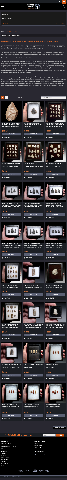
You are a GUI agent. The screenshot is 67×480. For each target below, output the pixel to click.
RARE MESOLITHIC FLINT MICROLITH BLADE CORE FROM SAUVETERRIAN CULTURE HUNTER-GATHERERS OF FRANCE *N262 (54, 285)
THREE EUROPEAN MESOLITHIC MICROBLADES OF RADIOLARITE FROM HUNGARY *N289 (11, 406)
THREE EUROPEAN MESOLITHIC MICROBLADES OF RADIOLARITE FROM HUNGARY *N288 (55, 366)
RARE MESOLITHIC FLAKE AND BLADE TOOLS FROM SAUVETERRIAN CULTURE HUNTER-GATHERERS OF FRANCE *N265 (55, 125)
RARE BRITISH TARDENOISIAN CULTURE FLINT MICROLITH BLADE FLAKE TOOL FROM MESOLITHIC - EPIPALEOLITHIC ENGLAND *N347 (33, 326)
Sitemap (19, 476)
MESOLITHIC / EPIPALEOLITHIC (13, 31)
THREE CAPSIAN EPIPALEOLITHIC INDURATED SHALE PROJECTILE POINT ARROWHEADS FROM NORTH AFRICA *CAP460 (11, 205)
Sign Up (40, 445)
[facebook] (38, 454)
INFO (2, 465)
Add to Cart (11, 134)
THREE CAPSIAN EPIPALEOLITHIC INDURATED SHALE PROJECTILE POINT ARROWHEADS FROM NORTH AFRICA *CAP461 (33, 245)
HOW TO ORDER (5, 457)
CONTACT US (4, 459)
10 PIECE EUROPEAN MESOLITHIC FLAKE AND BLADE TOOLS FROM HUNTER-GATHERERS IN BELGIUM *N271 (10, 326)
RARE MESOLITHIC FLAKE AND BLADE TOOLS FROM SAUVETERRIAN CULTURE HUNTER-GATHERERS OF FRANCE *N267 (55, 165)
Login (35, 445)
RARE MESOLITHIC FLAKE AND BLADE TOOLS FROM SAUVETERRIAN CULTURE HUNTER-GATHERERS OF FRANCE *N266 (11, 165)
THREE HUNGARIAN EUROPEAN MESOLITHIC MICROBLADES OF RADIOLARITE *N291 (53, 406)
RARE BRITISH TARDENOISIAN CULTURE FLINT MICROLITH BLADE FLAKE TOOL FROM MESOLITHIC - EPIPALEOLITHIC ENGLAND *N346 (33, 285)
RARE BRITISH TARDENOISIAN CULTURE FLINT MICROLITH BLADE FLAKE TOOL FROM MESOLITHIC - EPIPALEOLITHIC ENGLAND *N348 (55, 326)
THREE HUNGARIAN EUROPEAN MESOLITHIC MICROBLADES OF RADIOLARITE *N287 (31, 406)
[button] (33, 23)
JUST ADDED (4, 453)
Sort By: (20, 97)
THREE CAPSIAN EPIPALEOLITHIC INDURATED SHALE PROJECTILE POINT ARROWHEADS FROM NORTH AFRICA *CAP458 (55, 205)
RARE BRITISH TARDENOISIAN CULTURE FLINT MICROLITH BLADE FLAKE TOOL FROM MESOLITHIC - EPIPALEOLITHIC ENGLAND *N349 (11, 366)
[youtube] (44, 454)
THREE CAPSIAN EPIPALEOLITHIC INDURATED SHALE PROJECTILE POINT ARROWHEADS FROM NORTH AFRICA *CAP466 (55, 245)
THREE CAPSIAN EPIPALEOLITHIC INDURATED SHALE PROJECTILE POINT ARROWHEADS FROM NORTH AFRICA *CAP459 (11, 245)
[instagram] (41, 454)
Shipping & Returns (38, 447)
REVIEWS (3, 455)
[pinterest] (35, 454)
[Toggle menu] (2, 6)
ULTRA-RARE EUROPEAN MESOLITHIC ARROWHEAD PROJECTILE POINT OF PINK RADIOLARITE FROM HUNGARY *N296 (11, 125)
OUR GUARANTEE (5, 463)
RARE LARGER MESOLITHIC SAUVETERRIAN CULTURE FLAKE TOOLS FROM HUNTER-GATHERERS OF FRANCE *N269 (33, 165)
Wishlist (36, 443)
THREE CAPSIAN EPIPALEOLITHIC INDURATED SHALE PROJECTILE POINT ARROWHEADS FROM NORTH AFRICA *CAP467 (33, 205)
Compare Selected (59, 427)
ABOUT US (3, 461)
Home (2, 31)
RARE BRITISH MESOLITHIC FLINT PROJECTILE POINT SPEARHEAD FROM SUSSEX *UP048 (33, 125)
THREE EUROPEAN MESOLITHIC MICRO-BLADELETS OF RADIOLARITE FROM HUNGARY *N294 (33, 366)
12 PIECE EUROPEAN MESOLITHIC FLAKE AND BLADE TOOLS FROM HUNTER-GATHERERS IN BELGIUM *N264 (10, 285)
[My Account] (59, 1)
